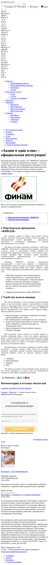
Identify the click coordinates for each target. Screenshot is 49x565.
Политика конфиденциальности (14, 552)
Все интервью (6, 450)
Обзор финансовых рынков (21, 85)
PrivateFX (22, 7)
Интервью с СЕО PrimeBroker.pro (14, 472)
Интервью (14, 88)
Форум (8, 558)
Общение (9, 102)
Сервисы (9, 113)
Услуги (13, 96)
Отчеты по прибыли (18, 98)
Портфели (14, 115)
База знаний (15, 117)
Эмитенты (14, 119)
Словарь (13, 122)
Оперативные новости (19, 83)
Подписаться (19, 429)
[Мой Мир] (26, 377)
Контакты (14, 105)
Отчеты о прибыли (10, 133)
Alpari (45, 7)
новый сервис (6, 173)
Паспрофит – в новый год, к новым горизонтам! (20, 495)
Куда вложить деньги (14, 130)
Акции (13, 90)
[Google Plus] (28, 377)
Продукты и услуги (14, 92)
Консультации (16, 107)
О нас (12, 94)
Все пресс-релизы (8, 493)
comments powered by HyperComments (16, 388)
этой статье (13, 306)
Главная (4, 392)
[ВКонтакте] (18, 377)
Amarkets (9, 7)
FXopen (35, 7)
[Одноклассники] (23, 377)
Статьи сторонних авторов (16, 145)
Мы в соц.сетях (16, 111)
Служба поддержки (14, 562)
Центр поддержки (17, 109)
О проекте (10, 556)
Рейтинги (10, 100)
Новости (9, 81)
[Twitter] (21, 377)
